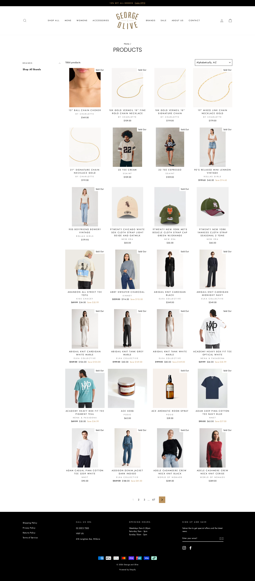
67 (153, 499)
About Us (178, 20)
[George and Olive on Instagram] (184, 548)
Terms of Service (30, 537)
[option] (127, 3)
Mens (68, 20)
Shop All (53, 20)
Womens (82, 20)
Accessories (101, 20)
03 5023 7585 (82, 528)
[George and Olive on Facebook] (190, 548)
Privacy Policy (29, 527)
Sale (163, 20)
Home (126, 43)
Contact (194, 20)
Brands (151, 20)
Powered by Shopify (127, 569)
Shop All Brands (32, 69)
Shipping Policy (30, 522)
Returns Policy (29, 532)
